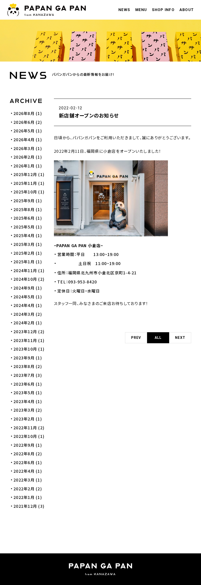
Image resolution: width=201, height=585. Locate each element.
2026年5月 (24, 131)
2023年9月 (24, 358)
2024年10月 (25, 279)
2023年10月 (25, 349)
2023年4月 (24, 401)
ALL (158, 338)
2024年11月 (25, 270)
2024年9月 (24, 288)
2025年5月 (24, 227)
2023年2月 (24, 419)
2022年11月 (25, 428)
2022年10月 (25, 436)
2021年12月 (25, 506)
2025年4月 (24, 235)
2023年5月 (24, 392)
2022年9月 (24, 445)
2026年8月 (24, 113)
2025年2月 (24, 253)
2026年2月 (24, 157)
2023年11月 (25, 340)
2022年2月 (24, 489)
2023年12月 (25, 331)
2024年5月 (24, 297)
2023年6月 (24, 384)
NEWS (124, 10)
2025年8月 (24, 209)
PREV (136, 338)
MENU (141, 10)
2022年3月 (24, 480)
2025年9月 (24, 200)
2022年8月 (24, 454)
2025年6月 (24, 218)
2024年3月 (24, 314)
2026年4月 (24, 139)
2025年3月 (24, 244)
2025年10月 (25, 192)
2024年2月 (24, 323)
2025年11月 (25, 183)
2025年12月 (25, 174)
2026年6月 (24, 122)
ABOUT (186, 10)
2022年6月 (24, 462)
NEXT (180, 338)
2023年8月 (24, 366)
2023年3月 (24, 410)
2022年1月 (24, 497)
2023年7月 (24, 375)
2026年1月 (24, 166)
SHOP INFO (163, 10)
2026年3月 (24, 148)
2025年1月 (24, 262)
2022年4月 (24, 471)
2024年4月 (24, 305)
